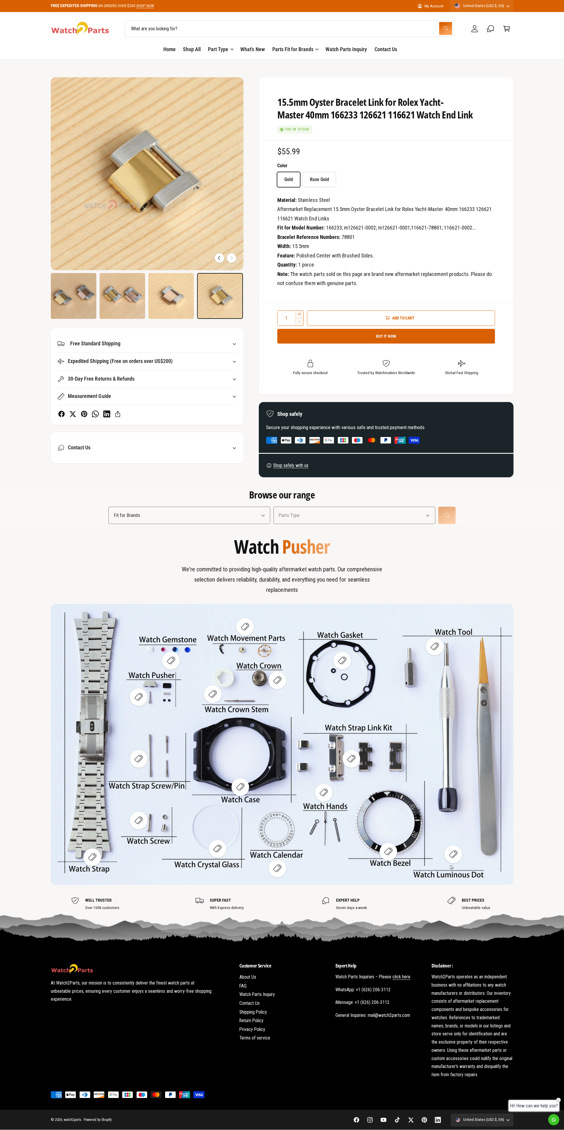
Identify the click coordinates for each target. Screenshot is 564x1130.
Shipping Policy (253, 1012)
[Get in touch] (491, 29)
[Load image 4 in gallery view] (220, 296)
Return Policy (251, 1020)
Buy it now (386, 336)
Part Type (218, 49)
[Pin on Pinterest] (84, 414)
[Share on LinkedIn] (107, 414)
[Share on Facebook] (62, 414)
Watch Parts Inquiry (257, 994)
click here (401, 977)
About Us (247, 977)
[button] (506, 29)
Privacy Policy (252, 1029)
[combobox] (289, 29)
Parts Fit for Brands (292, 49)
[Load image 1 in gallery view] (74, 296)
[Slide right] (231, 258)
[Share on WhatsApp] (95, 414)
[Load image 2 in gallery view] (122, 296)
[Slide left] (219, 258)
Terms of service (254, 1038)
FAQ (242, 986)
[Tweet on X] (73, 414)
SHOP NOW (145, 5)
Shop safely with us (290, 465)
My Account (434, 6)
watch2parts (72, 1120)
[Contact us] (553, 1119)
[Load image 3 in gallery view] (171, 296)
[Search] (447, 515)
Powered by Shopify (98, 1120)
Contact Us (249, 1003)
